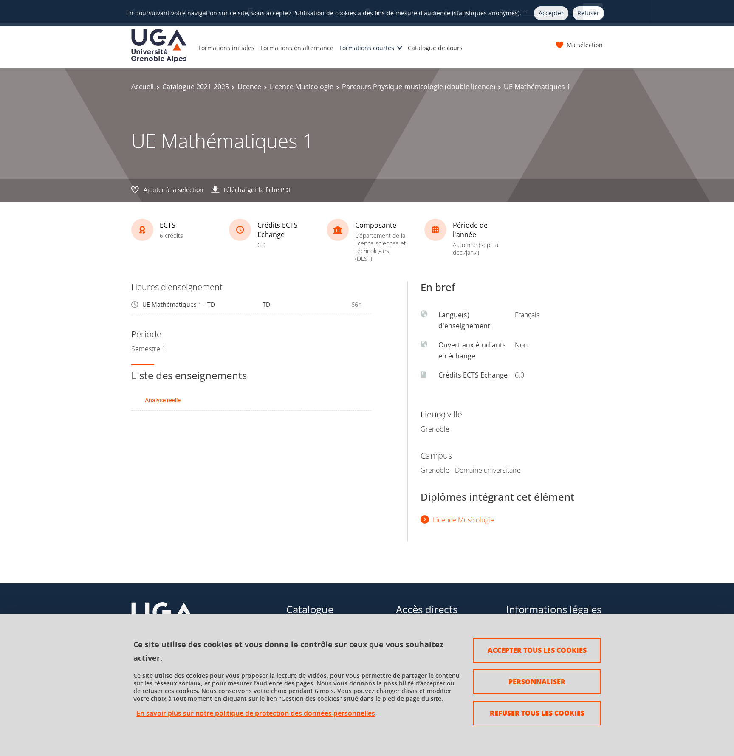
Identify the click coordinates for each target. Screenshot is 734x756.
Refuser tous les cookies (537, 713)
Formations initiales (226, 48)
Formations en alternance (296, 48)
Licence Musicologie (301, 86)
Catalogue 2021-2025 (195, 86)
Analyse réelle (163, 400)
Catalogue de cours (435, 48)
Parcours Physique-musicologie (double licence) (418, 86)
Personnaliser (536, 681)
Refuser (588, 13)
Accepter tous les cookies (537, 650)
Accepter (551, 13)
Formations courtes (366, 48)
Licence (249, 86)
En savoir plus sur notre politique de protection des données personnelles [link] (255, 713)
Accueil (142, 86)
